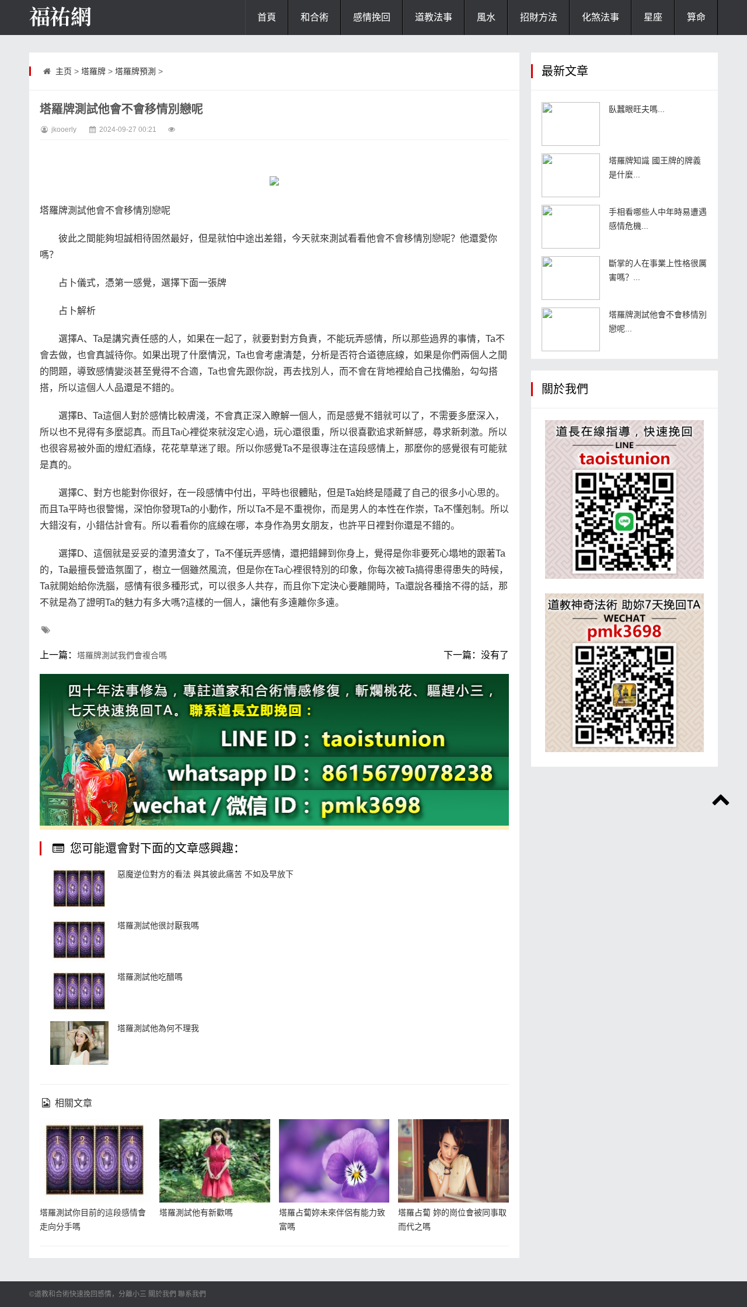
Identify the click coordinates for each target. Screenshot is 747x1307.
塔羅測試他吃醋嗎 (150, 976)
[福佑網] (87, 17)
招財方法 (538, 17)
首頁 (266, 17)
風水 (486, 17)
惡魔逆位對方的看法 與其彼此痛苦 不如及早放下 (205, 874)
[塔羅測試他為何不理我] (79, 1043)
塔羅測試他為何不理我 (158, 1028)
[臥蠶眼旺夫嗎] (571, 124)
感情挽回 (371, 17)
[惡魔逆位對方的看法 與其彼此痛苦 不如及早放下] (79, 889)
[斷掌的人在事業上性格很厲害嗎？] (571, 278)
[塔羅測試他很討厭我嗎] (79, 940)
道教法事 (433, 17)
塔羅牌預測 (135, 71)
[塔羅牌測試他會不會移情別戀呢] (571, 329)
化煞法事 (600, 17)
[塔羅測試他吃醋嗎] (79, 992)
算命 (696, 17)
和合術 (315, 17)
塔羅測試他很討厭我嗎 (158, 925)
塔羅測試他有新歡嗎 (196, 1212)
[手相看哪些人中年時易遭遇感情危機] (571, 227)
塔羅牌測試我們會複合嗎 (122, 655)
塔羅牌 (93, 71)
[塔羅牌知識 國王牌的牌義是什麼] (571, 175)
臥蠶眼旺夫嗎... (637, 109)
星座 (653, 17)
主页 (63, 71)
